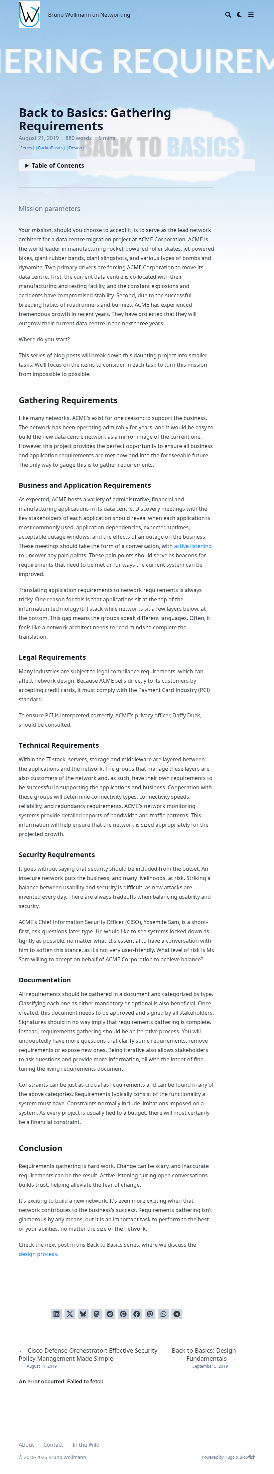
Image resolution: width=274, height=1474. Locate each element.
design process (38, 1254)
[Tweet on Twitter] (69, 1314)
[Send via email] (150, 1314)
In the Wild (86, 1444)
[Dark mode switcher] (240, 15)
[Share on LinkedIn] (56, 1314)
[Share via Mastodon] (96, 1314)
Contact (53, 1444)
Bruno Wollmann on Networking (89, 14)
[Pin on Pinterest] (123, 1314)
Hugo (230, 1457)
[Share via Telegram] (176, 1314)
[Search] (228, 15)
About (26, 1444)
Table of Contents (58, 165)
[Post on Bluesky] (83, 1314)
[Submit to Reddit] (110, 1314)
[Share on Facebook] (136, 1314)
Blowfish (247, 1457)
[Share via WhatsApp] (163, 1314)
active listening (193, 546)
